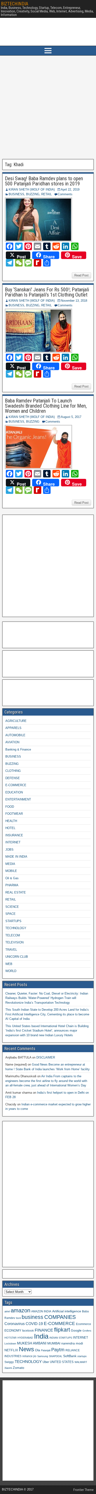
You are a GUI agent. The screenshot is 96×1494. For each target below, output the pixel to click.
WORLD (10, 971)
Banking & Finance (18, 749)
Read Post (81, 275)
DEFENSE (12, 778)
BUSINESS (16, 194)
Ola (37, 1350)
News (26, 1349)
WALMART (81, 1362)
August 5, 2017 (71, 417)
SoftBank (69, 1356)
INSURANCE (14, 835)
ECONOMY (12, 1330)
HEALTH (11, 821)
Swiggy (9, 1361)
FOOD (9, 806)
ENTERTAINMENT (18, 799)
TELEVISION (14, 942)
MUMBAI (53, 1343)
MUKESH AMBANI (31, 1343)
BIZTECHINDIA (14, 4)
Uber (46, 1362)
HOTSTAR (10, 1337)
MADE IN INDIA (16, 856)
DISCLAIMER (45, 1057)
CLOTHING (13, 771)
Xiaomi (8, 1367)
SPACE (10, 914)
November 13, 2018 (74, 300)
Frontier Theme (83, 1490)
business (32, 1317)
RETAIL (46, 194)
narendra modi (72, 1343)
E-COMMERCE (15, 785)
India (41, 1336)
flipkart (62, 1330)
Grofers (86, 1330)
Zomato (18, 1368)
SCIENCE (12, 906)
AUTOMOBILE (15, 735)
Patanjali (45, 1350)
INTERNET (13, 842)
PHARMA (11, 885)
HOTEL (10, 828)
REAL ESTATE (15, 892)
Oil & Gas (12, 878)
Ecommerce (83, 1323)
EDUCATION (14, 792)
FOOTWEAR (14, 813)
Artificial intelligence (66, 1311)
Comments (65, 194)
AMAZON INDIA (41, 1311)
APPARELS (13, 728)
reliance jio (29, 1356)
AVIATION (12, 742)
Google (76, 1330)
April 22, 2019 (70, 189)
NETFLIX (11, 1350)
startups (82, 1356)
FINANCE (44, 1330)
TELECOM (12, 935)
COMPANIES (60, 1317)
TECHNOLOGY (15, 928)
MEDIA (10, 864)
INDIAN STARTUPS (60, 1337)
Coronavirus (14, 1323)
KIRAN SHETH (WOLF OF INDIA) (32, 189)
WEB (8, 964)
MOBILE (11, 871)
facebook (28, 1330)
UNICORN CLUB (16, 956)
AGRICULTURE (16, 721)
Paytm (58, 1349)
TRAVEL (11, 949)
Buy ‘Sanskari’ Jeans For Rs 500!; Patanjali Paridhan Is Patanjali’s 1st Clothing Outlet (47, 292)
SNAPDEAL (55, 1356)
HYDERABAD (25, 1337)
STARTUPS (13, 921)
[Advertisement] (48, 107)
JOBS (9, 849)
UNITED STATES (62, 1362)
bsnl (18, 1318)
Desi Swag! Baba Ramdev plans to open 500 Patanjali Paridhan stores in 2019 (44, 181)
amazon (20, 1310)
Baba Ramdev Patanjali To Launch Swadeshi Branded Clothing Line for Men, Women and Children (46, 406)
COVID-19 (34, 1323)
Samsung (42, 1356)
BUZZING (32, 194)
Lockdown (10, 1343)
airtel (7, 1311)
